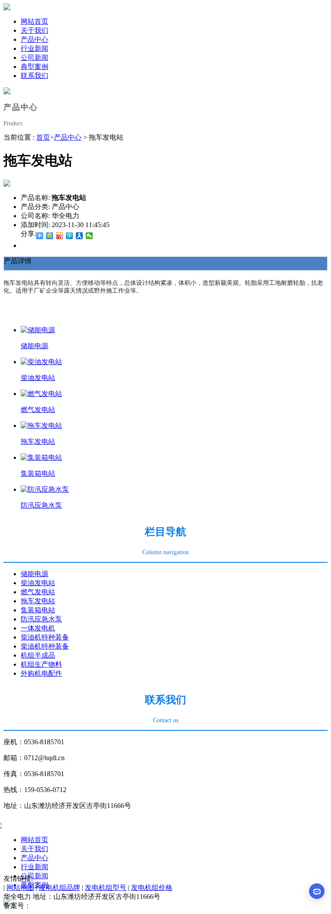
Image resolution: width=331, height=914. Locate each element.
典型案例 (34, 885)
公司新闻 (34, 876)
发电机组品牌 (59, 887)
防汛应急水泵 (41, 505)
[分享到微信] (89, 235)
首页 (43, 137)
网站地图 (20, 887)
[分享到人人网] (79, 235)
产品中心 (67, 137)
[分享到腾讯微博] (69, 235)
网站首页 (34, 839)
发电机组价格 (151, 887)
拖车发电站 (38, 441)
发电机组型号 (105, 887)
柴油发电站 (38, 377)
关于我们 (34, 848)
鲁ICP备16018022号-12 (65, 905)
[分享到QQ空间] (49, 235)
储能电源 (34, 345)
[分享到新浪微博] (59, 235)
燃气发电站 (38, 409)
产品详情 (17, 261)
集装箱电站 (38, 473)
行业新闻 (34, 866)
